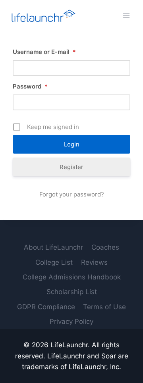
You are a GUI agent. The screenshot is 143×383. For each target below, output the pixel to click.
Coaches (105, 247)
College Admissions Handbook (72, 277)
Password (30, 86)
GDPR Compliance (46, 307)
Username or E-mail (44, 52)
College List (54, 262)
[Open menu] (126, 16)
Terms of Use (104, 307)
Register (71, 167)
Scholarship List (71, 292)
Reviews (94, 262)
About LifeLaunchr (53, 247)
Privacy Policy (71, 321)
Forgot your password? (71, 194)
